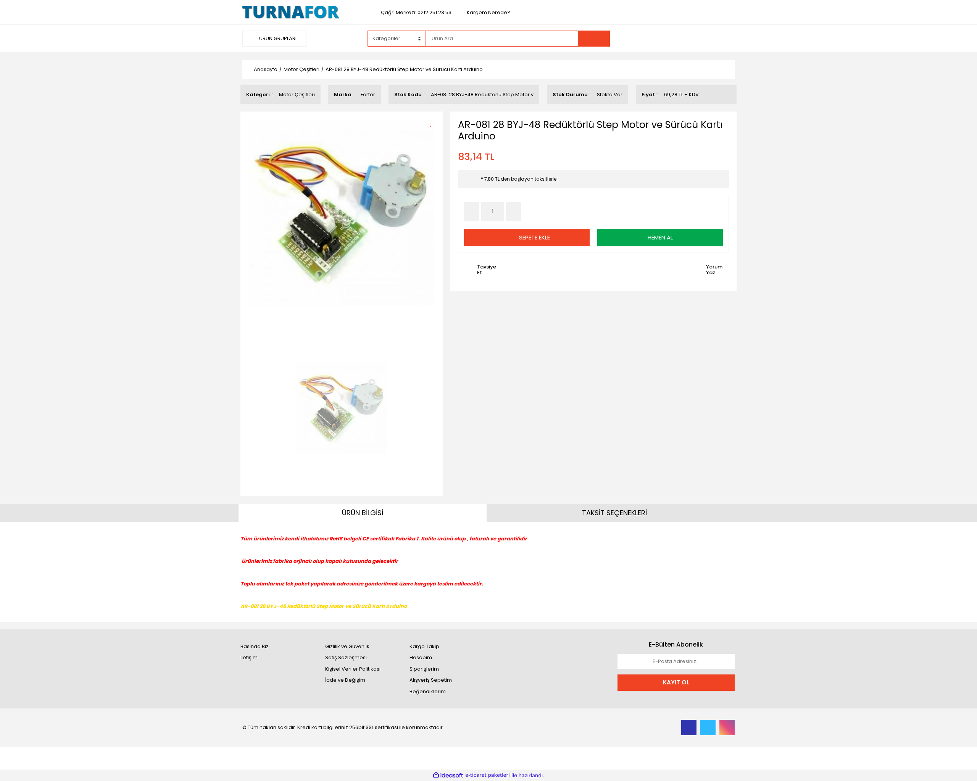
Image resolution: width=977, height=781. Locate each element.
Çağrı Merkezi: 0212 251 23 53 (416, 12)
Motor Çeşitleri (297, 94)
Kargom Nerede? (488, 12)
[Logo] (291, 12)
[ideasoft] (448, 775)
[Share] (433, 135)
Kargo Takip (424, 646)
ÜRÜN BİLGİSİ (362, 512)
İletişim (249, 657)
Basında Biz (254, 646)
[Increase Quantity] (513, 211)
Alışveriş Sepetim (431, 680)
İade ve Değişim (345, 680)
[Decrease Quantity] (471, 211)
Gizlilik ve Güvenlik (347, 646)
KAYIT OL (676, 682)
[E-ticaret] (487, 775)
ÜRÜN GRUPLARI (277, 38)
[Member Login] (677, 38)
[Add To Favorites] (433, 122)
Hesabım (421, 657)
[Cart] (723, 39)
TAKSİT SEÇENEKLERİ (614, 512)
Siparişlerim (424, 669)
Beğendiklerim (428, 691)
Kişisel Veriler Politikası (352, 669)
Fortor (368, 94)
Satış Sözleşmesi (346, 657)
